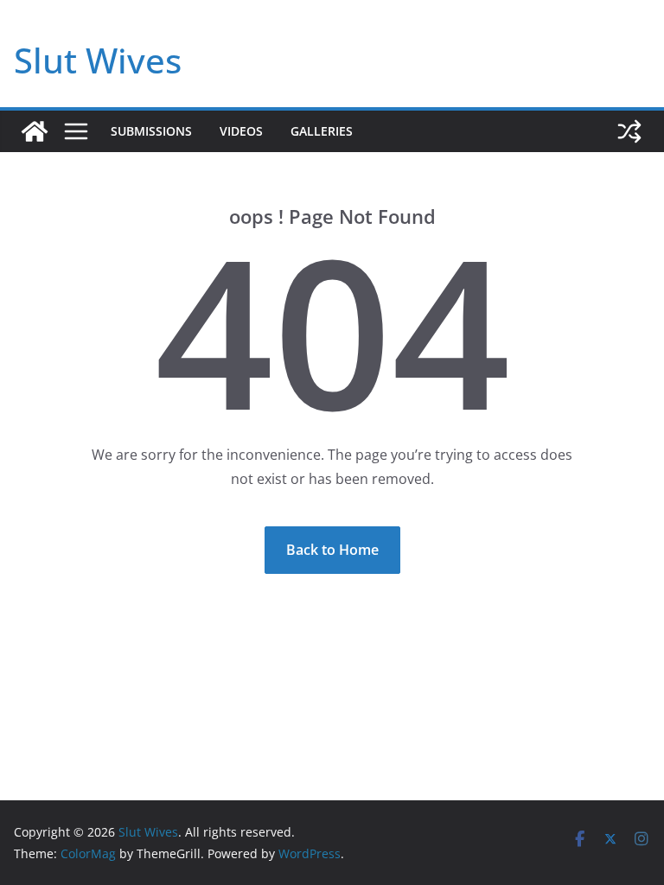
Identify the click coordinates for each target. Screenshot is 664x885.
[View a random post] (629, 131)
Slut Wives (98, 60)
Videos (241, 131)
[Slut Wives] (34, 131)
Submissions (151, 131)
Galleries (321, 131)
